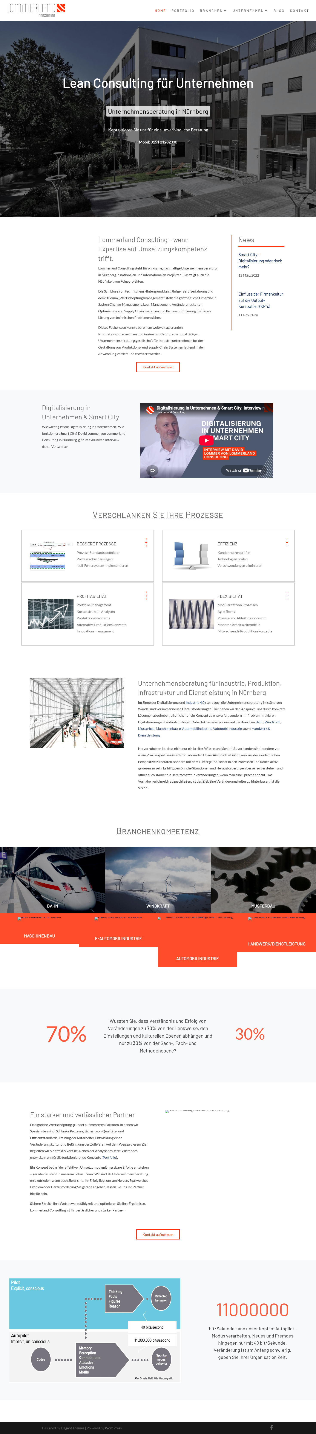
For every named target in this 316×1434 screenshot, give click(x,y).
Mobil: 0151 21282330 (158, 142)
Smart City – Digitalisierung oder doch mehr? (260, 260)
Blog (279, 10)
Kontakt (299, 10)
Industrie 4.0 (195, 702)
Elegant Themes (72, 1428)
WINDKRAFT (158, 905)
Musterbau (146, 728)
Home (160, 10)
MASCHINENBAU (39, 935)
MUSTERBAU (263, 905)
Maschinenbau (167, 728)
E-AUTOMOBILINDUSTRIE (118, 938)
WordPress (113, 1428)
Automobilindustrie (227, 728)
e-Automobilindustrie (195, 728)
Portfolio (183, 10)
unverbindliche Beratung (185, 129)
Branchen (211, 10)
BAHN (52, 905)
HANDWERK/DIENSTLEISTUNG (276, 943)
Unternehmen (248, 10)
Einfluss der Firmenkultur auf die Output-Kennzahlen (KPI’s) (260, 300)
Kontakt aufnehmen (158, 367)
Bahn (259, 722)
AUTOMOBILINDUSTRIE (197, 958)
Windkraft (272, 722)
